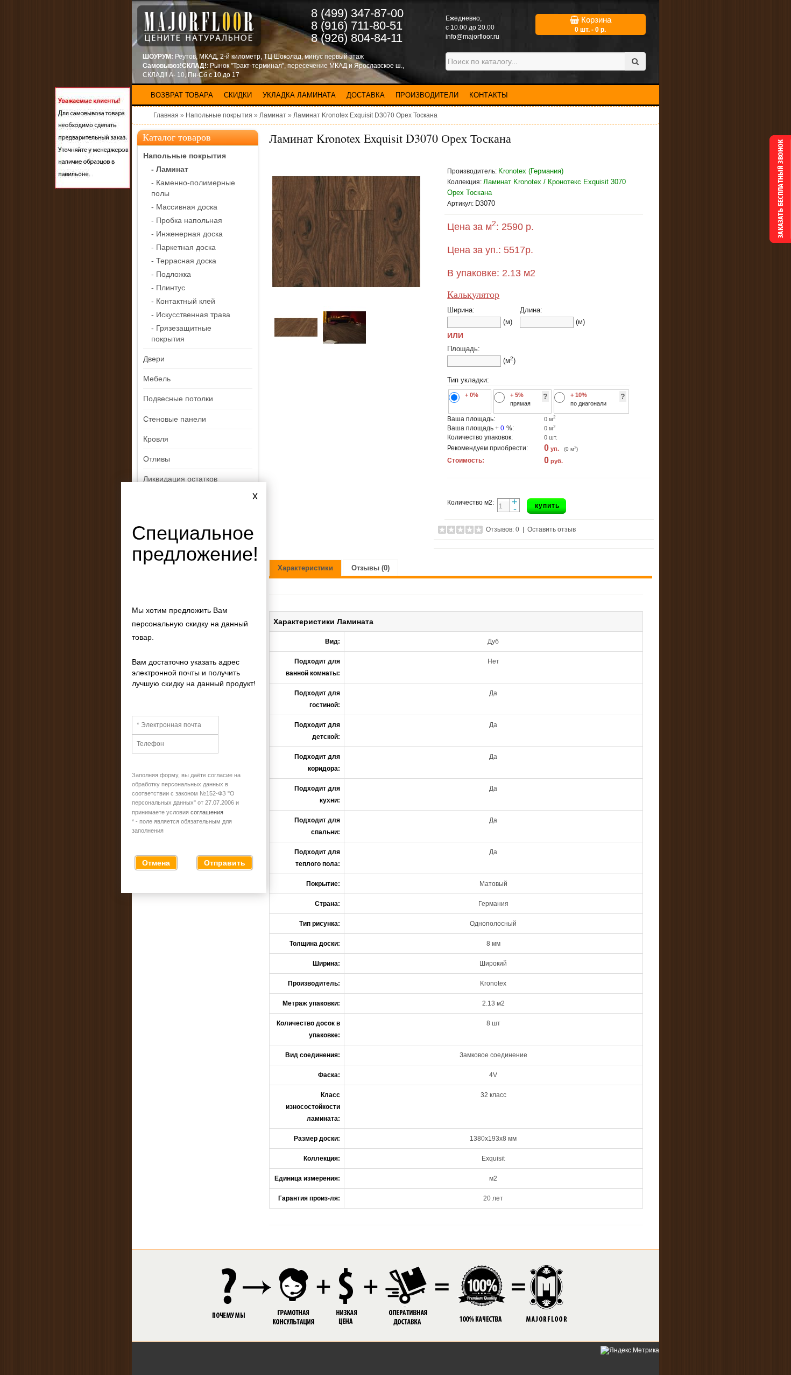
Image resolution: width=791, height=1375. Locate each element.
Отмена (156, 862)
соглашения (206, 812)
